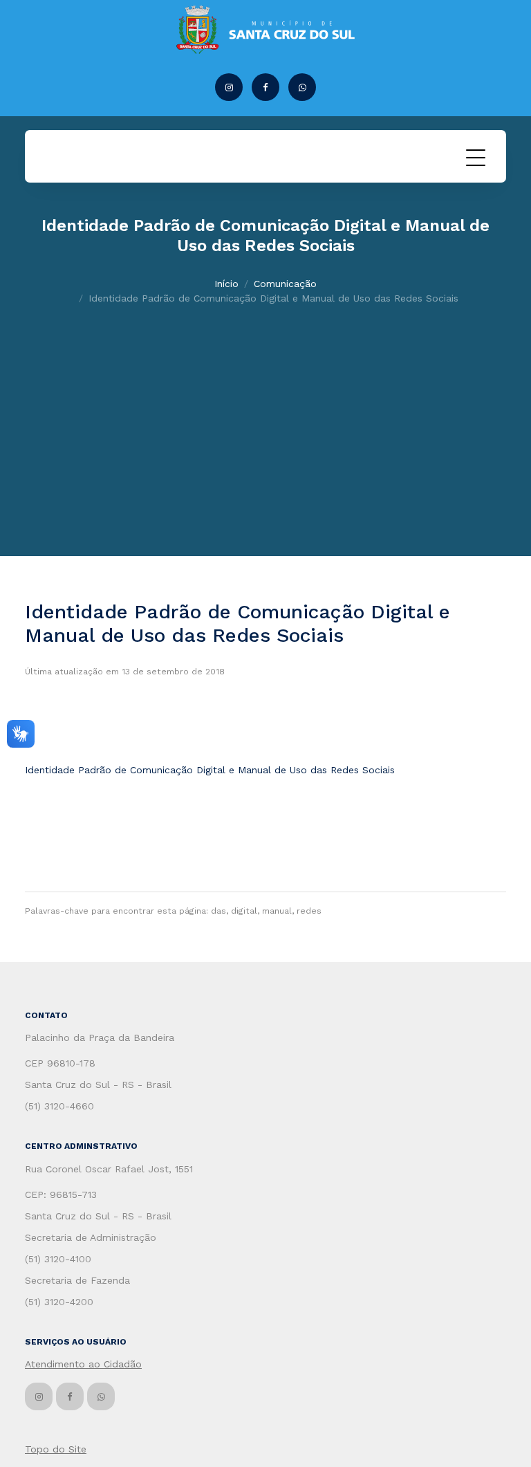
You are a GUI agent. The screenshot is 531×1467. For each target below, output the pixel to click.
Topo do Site (55, 1449)
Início (226, 283)
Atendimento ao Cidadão (83, 1363)
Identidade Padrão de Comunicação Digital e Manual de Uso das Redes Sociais (210, 769)
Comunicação (285, 283)
